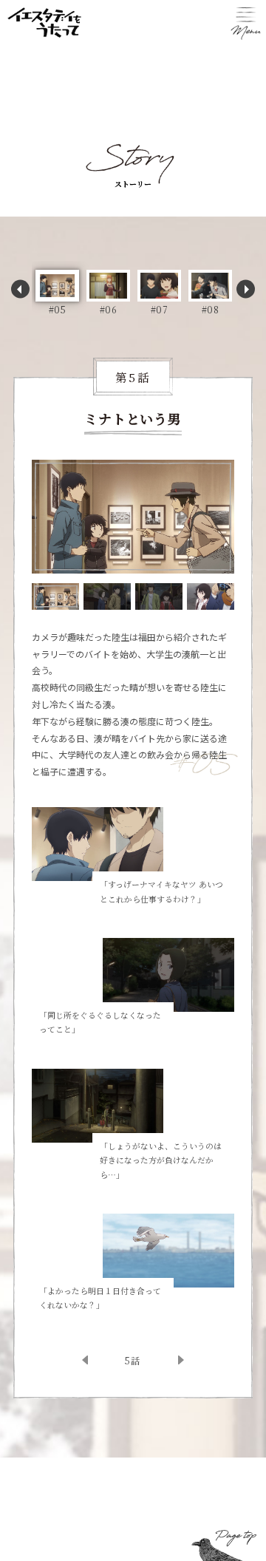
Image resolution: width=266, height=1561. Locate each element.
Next (245, 289)
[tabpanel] (133, 517)
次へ (165, 1360)
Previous (20, 289)
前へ (100, 1360)
